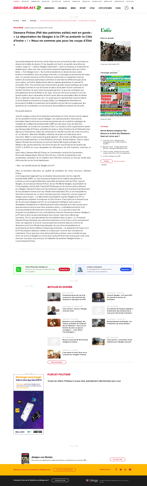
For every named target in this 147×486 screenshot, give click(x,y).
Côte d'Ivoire (105, 8)
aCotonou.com (56, 1)
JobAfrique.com (119, 1)
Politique (33, 20)
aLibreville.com (97, 1)
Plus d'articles (56, 362)
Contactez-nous (60, 480)
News (73, 8)
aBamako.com (35, 1)
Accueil (16, 20)
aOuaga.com (45, 1)
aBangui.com (108, 1)
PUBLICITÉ (73, 17)
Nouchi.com (130, 1)
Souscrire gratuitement (65, 470)
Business (62, 8)
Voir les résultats (119, 161)
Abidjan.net (25, 1)
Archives (104, 165)
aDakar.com (86, 1)
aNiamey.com (76, 1)
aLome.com (66, 1)
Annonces (49, 8)
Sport (83, 8)
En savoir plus (117, 459)
